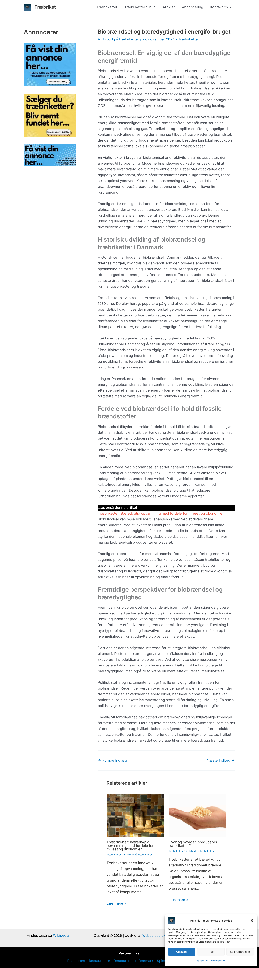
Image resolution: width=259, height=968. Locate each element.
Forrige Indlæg (112, 760)
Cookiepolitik (201, 960)
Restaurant (76, 961)
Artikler (169, 7)
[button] (252, 920)
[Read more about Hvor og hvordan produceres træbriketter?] (197, 815)
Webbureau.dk (153, 936)
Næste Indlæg (221, 760)
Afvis (211, 951)
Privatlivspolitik (217, 960)
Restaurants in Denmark (133, 961)
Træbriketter (107, 7)
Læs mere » (116, 903)
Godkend (181, 951)
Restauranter (99, 961)
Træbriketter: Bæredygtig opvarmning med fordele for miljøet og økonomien (161, 513)
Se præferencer (240, 951)
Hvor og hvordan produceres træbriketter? (193, 844)
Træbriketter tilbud (140, 7)
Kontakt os (219, 7)
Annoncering (192, 7)
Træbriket (45, 7)
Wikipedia (61, 935)
